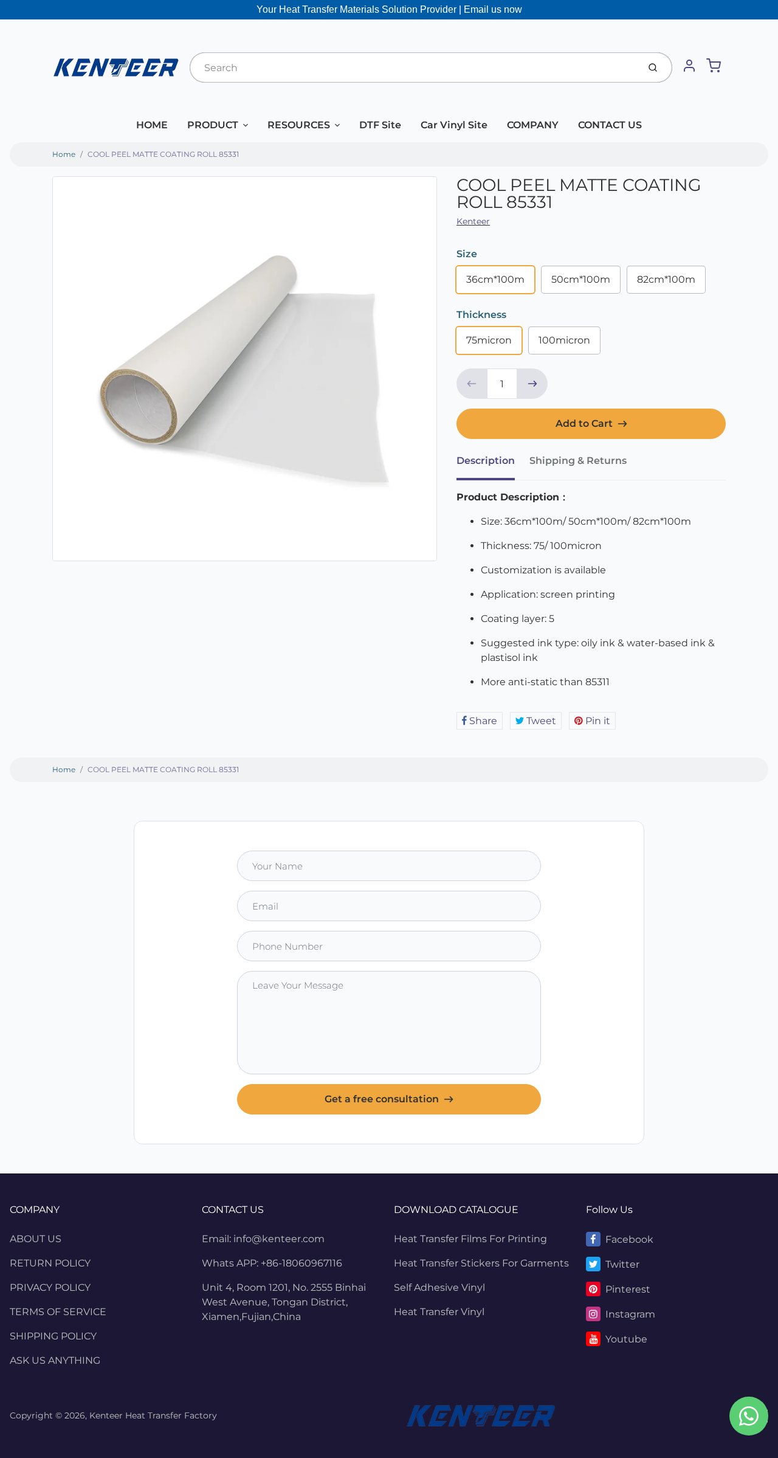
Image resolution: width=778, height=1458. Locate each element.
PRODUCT (212, 125)
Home (63, 154)
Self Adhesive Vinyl (439, 1287)
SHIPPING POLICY (53, 1336)
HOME (152, 125)
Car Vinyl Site (454, 125)
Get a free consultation (382, 1099)
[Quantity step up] (532, 383)
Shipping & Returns (578, 460)
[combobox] (413, 67)
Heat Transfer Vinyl (439, 1312)
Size (466, 254)
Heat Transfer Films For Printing (470, 1239)
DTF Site (380, 125)
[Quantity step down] (471, 383)
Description (485, 460)
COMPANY (533, 125)
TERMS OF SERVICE (58, 1312)
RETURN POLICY (50, 1263)
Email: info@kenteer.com (263, 1239)
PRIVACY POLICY (50, 1287)
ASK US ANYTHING (55, 1360)
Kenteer (473, 221)
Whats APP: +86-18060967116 (272, 1263)
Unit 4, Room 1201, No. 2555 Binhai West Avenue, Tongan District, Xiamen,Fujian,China (284, 1302)
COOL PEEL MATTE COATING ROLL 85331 (163, 154)
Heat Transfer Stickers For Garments (481, 1263)
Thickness (481, 314)
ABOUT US (35, 1239)
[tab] (492, 464)
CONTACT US (610, 125)
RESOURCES (298, 125)
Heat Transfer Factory (171, 1415)
